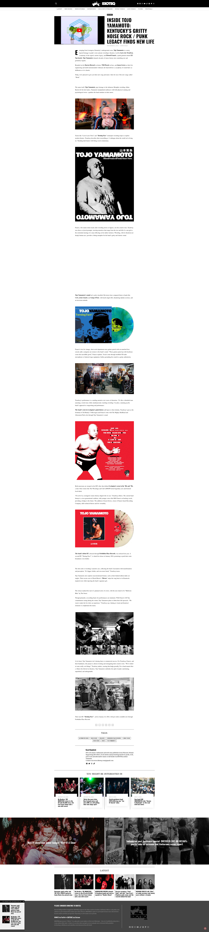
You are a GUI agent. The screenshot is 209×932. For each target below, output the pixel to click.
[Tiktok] (147, 4)
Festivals (148, 9)
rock (103, 740)
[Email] (154, 4)
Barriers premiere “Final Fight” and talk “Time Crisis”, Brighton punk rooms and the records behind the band (125, 894)
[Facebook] (138, 4)
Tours (140, 9)
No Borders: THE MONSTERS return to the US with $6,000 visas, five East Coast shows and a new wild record (16, 921)
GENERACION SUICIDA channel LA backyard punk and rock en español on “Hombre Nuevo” (104, 893)
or (66, 917)
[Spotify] (149, 4)
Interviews (91, 9)
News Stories (80, 9)
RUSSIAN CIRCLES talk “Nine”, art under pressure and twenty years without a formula (145, 893)
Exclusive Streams (105, 9)
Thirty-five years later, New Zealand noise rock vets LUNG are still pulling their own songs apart (91, 801)
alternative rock (83, 738)
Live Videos (131, 9)
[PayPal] (151, 4)
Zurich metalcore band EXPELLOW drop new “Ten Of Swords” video (116, 801)
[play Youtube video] (79, 30)
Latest (59, 9)
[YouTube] (144, 4)
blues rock (94, 738)
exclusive (102, 738)
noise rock (96, 740)
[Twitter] (140, 4)
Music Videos (120, 9)
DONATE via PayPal (59, 917)
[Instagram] (142, 4)
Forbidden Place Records (114, 738)
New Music (68, 9)
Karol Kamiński (91, 750)
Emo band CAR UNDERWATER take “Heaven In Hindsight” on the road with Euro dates (142, 801)
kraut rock (126, 738)
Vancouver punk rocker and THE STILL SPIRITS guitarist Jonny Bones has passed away (16, 909)
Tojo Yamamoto (111, 740)
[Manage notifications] (205, 928)
